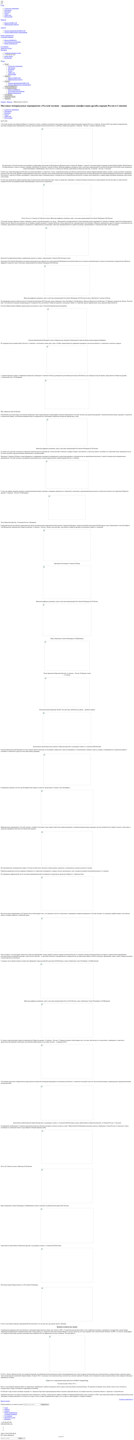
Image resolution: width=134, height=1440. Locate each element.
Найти (20, 1438)
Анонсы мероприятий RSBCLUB (14, 31)
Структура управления (11, 8)
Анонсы (3, 27)
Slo (8, 58)
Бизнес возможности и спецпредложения (7, 36)
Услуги (6, 13)
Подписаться (44, 1404)
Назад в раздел (5, 1401)
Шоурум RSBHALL (10, 40)
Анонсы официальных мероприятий (15, 32)
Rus (5, 58)
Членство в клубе (6, 48)
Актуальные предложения (12, 42)
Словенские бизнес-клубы (12, 53)
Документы (8, 10)
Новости (3, 20)
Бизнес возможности (10, 43)
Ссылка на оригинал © (126, 1399)
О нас (2, 5)
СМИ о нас (7, 15)
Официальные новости (11, 24)
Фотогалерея (8, 16)
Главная (3, 102)
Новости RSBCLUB (10, 23)
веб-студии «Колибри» (70, 1436)
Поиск (6, 56)
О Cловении (4, 46)
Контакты (4, 50)
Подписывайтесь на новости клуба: (12, 1404)
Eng (10, 58)
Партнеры (7, 12)
